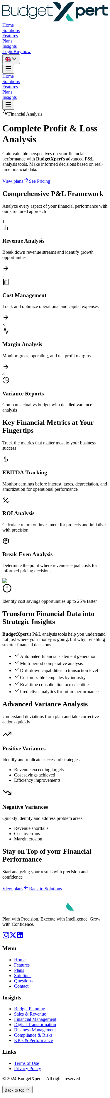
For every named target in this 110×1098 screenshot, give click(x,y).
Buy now (22, 51)
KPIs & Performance (33, 1040)
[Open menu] (8, 69)
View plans (12, 181)
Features (10, 35)
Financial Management (35, 1019)
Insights (9, 46)
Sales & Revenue (30, 1013)
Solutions (11, 30)
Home (8, 25)
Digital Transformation (35, 1024)
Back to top (14, 1090)
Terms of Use (26, 1063)
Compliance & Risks (33, 1035)
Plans (7, 40)
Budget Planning (29, 1008)
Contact (21, 986)
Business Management (35, 1029)
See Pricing (39, 181)
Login (7, 51)
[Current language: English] (11, 59)
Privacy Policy (27, 1068)
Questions (23, 980)
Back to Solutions (45, 888)
